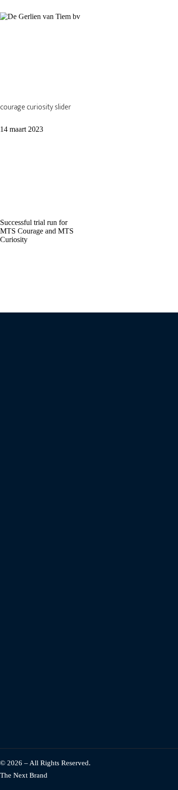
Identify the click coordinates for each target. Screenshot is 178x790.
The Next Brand (23, 775)
